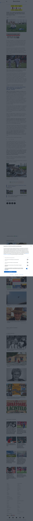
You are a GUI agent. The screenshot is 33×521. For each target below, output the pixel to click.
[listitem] (16, 257)
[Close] (31, 246)
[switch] (27, 259)
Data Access (16, 274)
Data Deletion (11, 274)
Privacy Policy (21, 274)
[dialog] (16, 260)
